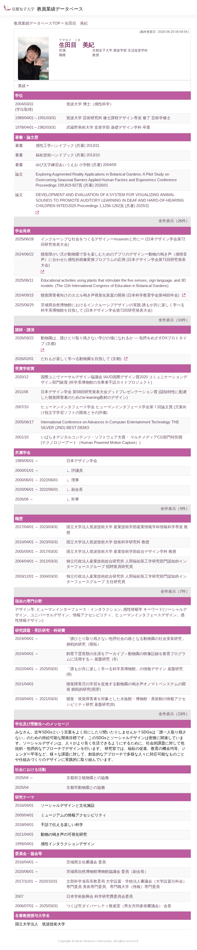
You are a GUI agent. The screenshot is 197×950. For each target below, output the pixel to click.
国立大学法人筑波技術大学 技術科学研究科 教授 (107, 542)
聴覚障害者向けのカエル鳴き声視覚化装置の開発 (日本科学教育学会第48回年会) (110, 295)
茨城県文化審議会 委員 (86, 862)
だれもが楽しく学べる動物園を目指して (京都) (81, 358)
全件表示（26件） (174, 221)
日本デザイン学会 (81, 460)
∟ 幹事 (72, 499)
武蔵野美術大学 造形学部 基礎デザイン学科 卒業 (108, 127)
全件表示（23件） (174, 714)
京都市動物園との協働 (85, 787)
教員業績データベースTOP (37, 23)
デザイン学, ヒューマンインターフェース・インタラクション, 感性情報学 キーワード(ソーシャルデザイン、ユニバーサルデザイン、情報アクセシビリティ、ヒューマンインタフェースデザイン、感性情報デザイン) (101, 614)
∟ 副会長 (74, 489)
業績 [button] (22, 86)
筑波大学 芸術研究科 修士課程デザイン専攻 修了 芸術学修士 (118, 118)
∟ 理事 (72, 480)
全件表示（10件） (174, 320)
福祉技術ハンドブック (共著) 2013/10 (68, 155)
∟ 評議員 (74, 470)
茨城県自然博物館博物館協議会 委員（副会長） (107, 871)
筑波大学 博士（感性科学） (90, 104)
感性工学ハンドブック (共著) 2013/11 (67, 145)
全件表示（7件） (175, 591)
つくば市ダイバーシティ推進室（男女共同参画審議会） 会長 (118, 906)
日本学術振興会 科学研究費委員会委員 (99, 896)
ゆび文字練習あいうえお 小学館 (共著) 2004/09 (76, 164)
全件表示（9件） (175, 508)
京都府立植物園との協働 (87, 777)
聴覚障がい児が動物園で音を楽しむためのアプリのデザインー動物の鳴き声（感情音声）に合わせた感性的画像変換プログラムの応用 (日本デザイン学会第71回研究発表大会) (114, 259)
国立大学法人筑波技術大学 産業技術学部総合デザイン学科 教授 (121, 551)
